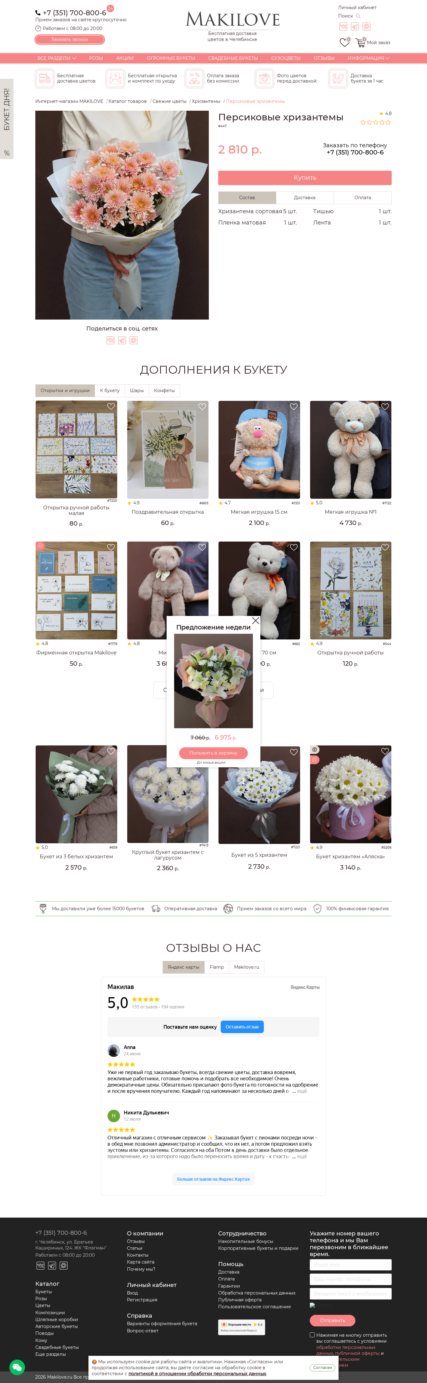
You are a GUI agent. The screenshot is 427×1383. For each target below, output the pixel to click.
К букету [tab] (110, 390)
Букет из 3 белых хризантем (76, 857)
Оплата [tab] (362, 197)
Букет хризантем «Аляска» (350, 857)
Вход (132, 1293)
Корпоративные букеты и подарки (258, 1248)
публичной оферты (357, 1353)
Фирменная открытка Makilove (76, 653)
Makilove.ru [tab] (246, 967)
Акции (125, 58)
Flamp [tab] (217, 967)
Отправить (332, 1320)
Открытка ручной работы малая (76, 510)
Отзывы (324, 58)
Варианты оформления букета (162, 1323)
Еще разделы (50, 1354)
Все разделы (54, 58)
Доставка (228, 1272)
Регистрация (142, 1300)
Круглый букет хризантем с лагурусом (168, 855)
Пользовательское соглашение (254, 1307)
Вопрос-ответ (142, 1331)
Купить (305, 177)
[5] (388, 122)
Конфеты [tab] (164, 390)
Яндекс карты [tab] (183, 967)
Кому (41, 1340)
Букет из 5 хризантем (259, 855)
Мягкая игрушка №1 (351, 512)
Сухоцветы (286, 58)
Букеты (43, 1292)
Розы (96, 58)
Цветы (42, 1305)
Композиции (50, 1312)
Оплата (226, 1279)
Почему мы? (141, 1269)
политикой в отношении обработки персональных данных (197, 1373)
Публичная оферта (240, 1300)
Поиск (345, 16)
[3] (376, 122)
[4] (382, 122)
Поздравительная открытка (168, 512)
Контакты (137, 1255)
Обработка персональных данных (256, 1293)
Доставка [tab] (304, 197)
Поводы (44, 1333)
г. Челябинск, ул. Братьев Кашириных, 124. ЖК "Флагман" (70, 1245)
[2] (370, 122)
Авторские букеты (56, 1326)
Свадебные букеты (233, 58)
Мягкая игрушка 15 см (259, 512)
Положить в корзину (213, 753)
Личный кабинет (357, 7)
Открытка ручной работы (350, 653)
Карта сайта (140, 1262)
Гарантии (229, 1286)
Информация (366, 58)
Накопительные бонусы (245, 1241)
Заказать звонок (69, 39)
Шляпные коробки (56, 1319)
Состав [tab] (247, 197)
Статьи (135, 1248)
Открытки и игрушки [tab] (65, 390)
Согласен (322, 1367)
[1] (363, 122)
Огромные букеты (171, 58)
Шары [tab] (137, 390)
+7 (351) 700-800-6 (74, 12)
